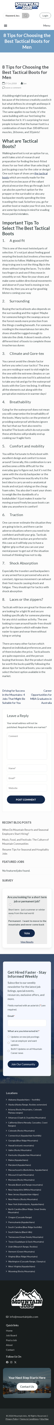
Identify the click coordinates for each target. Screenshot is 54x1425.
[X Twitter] (16, 1362)
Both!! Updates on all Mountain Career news (26, 1051)
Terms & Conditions (29, 1419)
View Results (27, 942)
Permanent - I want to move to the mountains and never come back (27, 922)
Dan (25, 83)
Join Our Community (23, 1064)
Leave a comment (13, 87)
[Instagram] (12, 1362)
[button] (27, 25)
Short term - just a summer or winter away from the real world (26, 911)
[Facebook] (8, 1362)
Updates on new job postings (25, 1036)
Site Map (44, 1419)
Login (45, 15)
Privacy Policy (12, 1419)
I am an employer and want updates (24, 1042)
